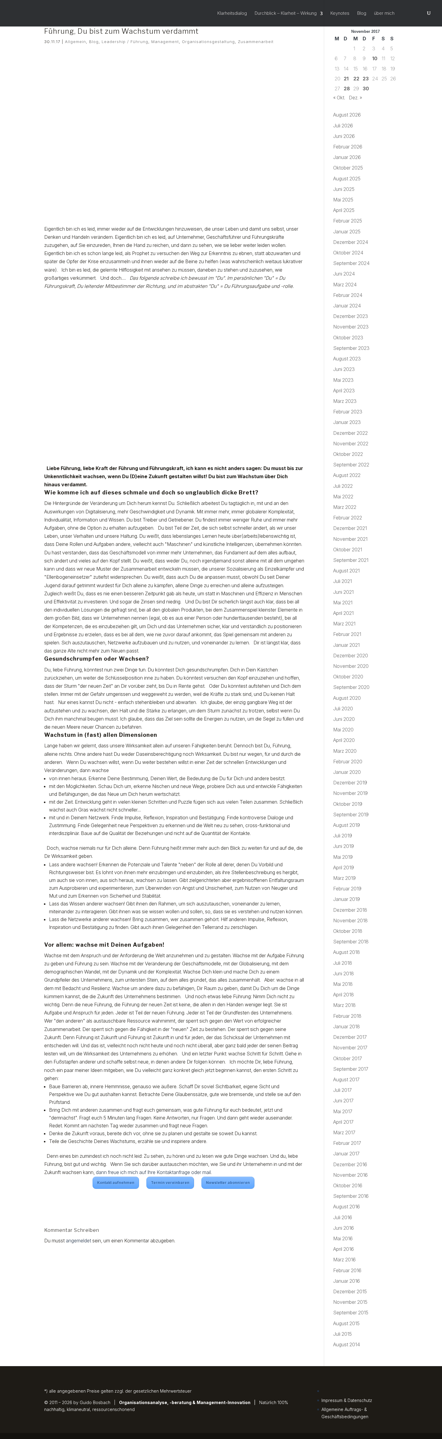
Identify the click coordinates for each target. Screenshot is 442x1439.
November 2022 (350, 444)
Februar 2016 (347, 1270)
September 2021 (350, 560)
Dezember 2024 (350, 242)
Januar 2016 (346, 1281)
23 (366, 79)
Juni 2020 (344, 719)
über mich (384, 13)
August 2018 (346, 952)
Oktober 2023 (348, 338)
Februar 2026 (347, 147)
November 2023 (351, 327)
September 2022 (351, 465)
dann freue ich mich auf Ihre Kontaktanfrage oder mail (153, 1172)
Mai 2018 (343, 984)
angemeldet (78, 1241)
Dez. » (355, 98)
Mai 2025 (343, 200)
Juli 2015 (342, 1334)
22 (356, 79)
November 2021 (350, 539)
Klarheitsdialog (232, 13)
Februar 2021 (347, 634)
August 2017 (346, 1079)
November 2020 (351, 666)
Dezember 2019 (350, 783)
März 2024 (345, 285)
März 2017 (344, 1132)
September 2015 (350, 1313)
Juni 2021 (343, 592)
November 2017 (350, 1048)
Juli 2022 (343, 486)
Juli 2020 (343, 708)
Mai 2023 (343, 380)
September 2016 (351, 1196)
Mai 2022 (343, 497)
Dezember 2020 (350, 656)
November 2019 (350, 793)
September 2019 (351, 814)
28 (347, 89)
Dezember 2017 (350, 1037)
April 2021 (343, 613)
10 (374, 58)
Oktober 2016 (347, 1185)
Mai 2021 (342, 603)
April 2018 (343, 995)
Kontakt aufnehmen (115, 1182)
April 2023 (344, 391)
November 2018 (350, 920)
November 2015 (350, 1302)
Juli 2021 (342, 581)
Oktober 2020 (348, 677)
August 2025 (347, 179)
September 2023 (351, 348)
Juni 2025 (344, 189)
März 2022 (344, 507)
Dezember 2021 (350, 528)
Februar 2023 (347, 412)
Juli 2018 (342, 963)
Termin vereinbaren (170, 1182)
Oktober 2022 (348, 454)
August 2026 (347, 115)
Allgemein (75, 41)
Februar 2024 (347, 295)
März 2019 (344, 878)
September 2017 (350, 1069)
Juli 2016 (342, 1217)
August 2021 (346, 571)
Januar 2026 (347, 157)
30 (366, 89)
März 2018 (344, 1005)
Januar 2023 (347, 422)
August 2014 (346, 1344)
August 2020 (347, 698)
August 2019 (346, 825)
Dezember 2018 (350, 910)
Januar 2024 (347, 306)
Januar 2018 (346, 1026)
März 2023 (345, 401)
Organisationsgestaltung (208, 41)
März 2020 (345, 751)
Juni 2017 (343, 1101)
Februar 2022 (347, 518)
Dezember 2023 (350, 316)
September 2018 (351, 942)
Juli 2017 (342, 1090)
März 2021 (344, 624)
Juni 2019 (343, 846)
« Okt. (339, 98)
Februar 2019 (347, 889)
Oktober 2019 (347, 804)
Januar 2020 (347, 772)
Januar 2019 (346, 899)
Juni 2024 (344, 274)
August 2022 (347, 475)
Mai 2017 (342, 1111)
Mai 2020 (343, 730)
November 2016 (350, 1175)
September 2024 (351, 263)
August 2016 (346, 1207)
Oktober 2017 (347, 1058)
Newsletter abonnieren (228, 1182)
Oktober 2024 (348, 253)
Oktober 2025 (348, 168)
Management (165, 41)
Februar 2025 (347, 221)
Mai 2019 (343, 857)
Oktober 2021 (347, 550)
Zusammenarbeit (256, 41)
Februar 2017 (347, 1143)
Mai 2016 (343, 1238)
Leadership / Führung (125, 41)
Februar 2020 (347, 761)
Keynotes (339, 13)
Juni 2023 (344, 369)
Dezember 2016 (350, 1164)
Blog (361, 13)
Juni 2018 (343, 973)
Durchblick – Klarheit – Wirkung (286, 13)
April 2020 (344, 740)
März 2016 (344, 1260)
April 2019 (343, 867)
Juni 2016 (343, 1228)
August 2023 (347, 359)
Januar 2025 (347, 232)
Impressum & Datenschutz (346, 1400)
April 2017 (343, 1122)
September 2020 (351, 687)
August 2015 (346, 1323)
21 (346, 79)
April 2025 (344, 210)
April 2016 (343, 1249)
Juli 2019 (342, 836)
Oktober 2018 (347, 931)
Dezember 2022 (350, 433)
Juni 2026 (344, 136)
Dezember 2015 (350, 1291)
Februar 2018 (347, 1016)
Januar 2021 (346, 645)
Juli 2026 (343, 126)
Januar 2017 (346, 1154)
